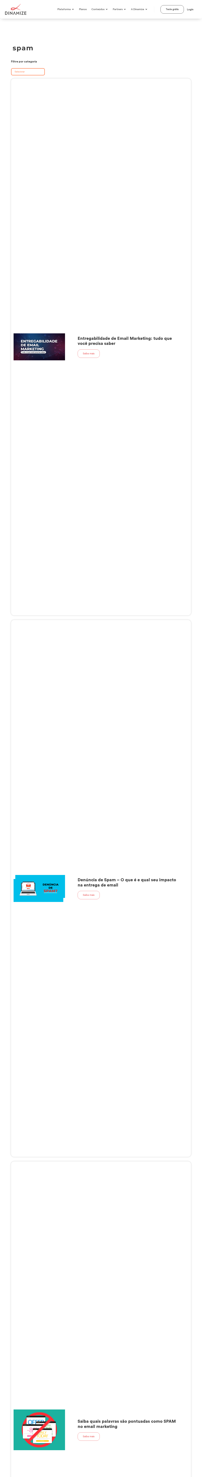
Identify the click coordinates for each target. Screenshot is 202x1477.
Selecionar (20, 72)
